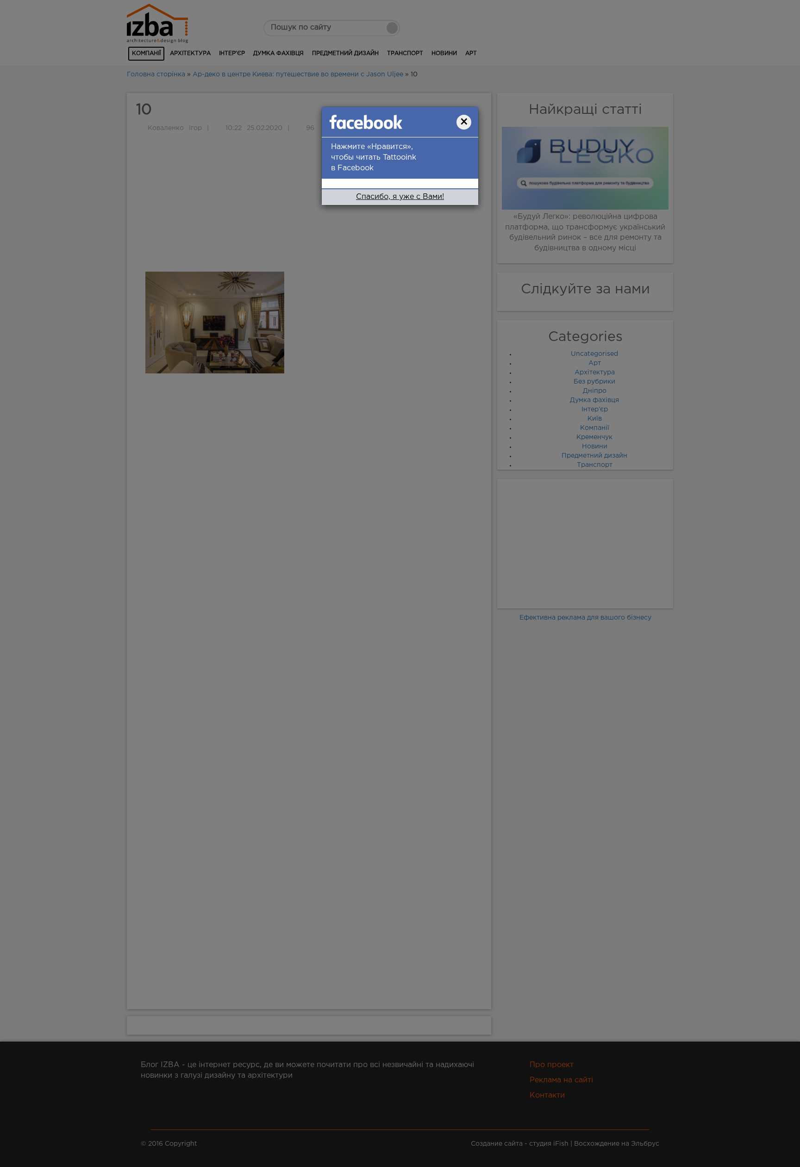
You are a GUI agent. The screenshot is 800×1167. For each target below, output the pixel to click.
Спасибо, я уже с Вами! (400, 196)
